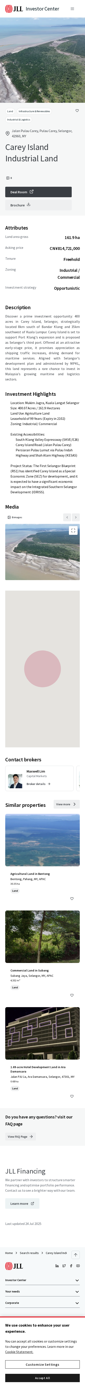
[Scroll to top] (75, 1255)
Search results (29, 1253)
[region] (42, 1353)
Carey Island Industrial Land (63, 1253)
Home (9, 1253)
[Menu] (72, 8)
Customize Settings (42, 1364)
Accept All (42, 1378)
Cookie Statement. (19, 1352)
